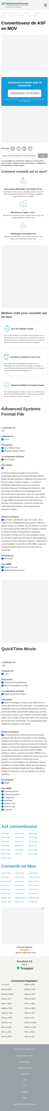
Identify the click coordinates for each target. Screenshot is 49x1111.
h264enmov (34, 898)
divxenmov (33, 881)
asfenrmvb (6, 854)
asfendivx (19, 850)
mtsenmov (6, 873)
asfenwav (33, 833)
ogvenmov (33, 893)
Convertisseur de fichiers (11, 13)
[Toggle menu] (45, 5)
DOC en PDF (6, 1027)
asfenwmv (5, 850)
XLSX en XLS (6, 1023)
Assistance (24, 1074)
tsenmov (5, 877)
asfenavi (5, 841)
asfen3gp (33, 837)
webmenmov (34, 877)
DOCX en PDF (30, 1027)
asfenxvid (33, 850)
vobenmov (19, 877)
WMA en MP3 (29, 994)
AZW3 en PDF (7, 1013)
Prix (24, 1086)
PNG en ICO (29, 1037)
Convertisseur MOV (16, 15)
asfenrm (18, 854)
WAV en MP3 (29, 985)
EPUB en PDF (30, 989)
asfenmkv (33, 841)
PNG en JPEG (7, 1018)
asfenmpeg (6, 858)
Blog (24, 1098)
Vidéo (27, 13)
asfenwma (5, 837)
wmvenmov (6, 881)
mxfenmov (19, 873)
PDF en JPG (6, 1032)
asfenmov (5, 846)
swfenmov (33, 873)
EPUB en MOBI (7, 994)
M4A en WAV (6, 1004)
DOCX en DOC (30, 1023)
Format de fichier (24, 1062)
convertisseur (19, 826)
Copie (43, 156)
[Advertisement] (24, 597)
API (24, 1080)
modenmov (20, 889)
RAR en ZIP (6, 999)
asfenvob (33, 846)
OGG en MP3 (29, 1008)
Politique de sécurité (25, 1068)
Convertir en (18, 866)
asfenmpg (33, 854)
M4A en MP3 (6, 989)
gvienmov (33, 902)
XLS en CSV (29, 1018)
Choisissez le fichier (24, 93)
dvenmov (5, 885)
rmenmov (19, 893)
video (6, 439)
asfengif (5, 833)
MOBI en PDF (6, 1008)
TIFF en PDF (6, 1037)
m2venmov (6, 889)
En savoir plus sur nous (25, 1056)
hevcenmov (34, 885)
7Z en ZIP (5, 985)
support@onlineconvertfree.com (24, 1104)
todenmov (19, 902)
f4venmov (19, 885)
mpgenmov (6, 898)
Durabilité (24, 1092)
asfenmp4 (19, 837)
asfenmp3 (19, 833)
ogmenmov (6, 902)
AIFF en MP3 (29, 1004)
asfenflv (18, 841)
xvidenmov (33, 889)
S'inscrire (27, 101)
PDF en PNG (29, 1032)
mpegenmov (20, 898)
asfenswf (19, 846)
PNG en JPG (29, 1013)
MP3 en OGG (29, 999)
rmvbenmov (6, 893)
